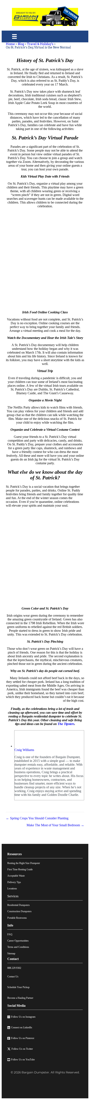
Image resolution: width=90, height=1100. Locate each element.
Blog (21, 44)
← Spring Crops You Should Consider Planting (37, 818)
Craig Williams (24, 750)
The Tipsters (66, 724)
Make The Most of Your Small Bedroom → (55, 825)
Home (10, 44)
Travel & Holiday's (40, 44)
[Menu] (14, 36)
